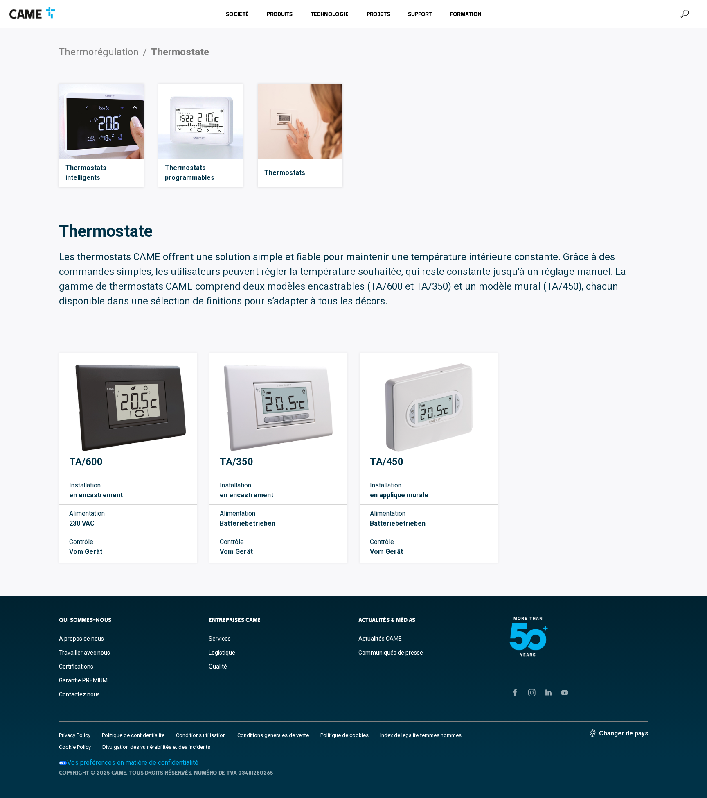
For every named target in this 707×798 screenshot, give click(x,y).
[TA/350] (279, 407)
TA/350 (236, 461)
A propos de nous (81, 638)
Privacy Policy (74, 735)
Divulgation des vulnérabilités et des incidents (156, 747)
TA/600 (86, 461)
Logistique (222, 652)
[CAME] (32, 13)
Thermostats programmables (189, 172)
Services (220, 638)
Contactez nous (79, 694)
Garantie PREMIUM (83, 680)
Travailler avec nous (84, 652)
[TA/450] (429, 407)
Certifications (76, 666)
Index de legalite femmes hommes (421, 735)
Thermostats (284, 173)
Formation (466, 14)
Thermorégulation (99, 52)
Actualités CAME (380, 638)
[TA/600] (128, 407)
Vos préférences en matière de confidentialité (132, 762)
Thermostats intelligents (85, 172)
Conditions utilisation (201, 735)
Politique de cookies (344, 735)
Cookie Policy (75, 747)
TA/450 (386, 461)
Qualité (218, 666)
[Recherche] (684, 14)
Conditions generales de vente (273, 735)
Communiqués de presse (390, 652)
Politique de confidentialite (133, 735)
